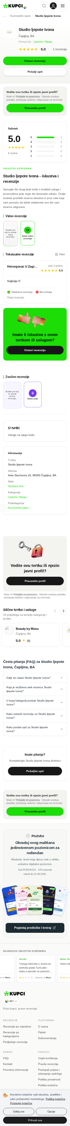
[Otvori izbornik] (62, 6)
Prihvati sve (35, 1120)
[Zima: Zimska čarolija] (55, 900)
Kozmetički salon (18, 507)
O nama (43, 1026)
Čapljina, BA (26, 36)
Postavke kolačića (21, 1103)
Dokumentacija (47, 1038)
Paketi (42, 1032)
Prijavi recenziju (15, 297)
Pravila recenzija (48, 1064)
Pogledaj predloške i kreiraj (32, 927)
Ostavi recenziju (35, 350)
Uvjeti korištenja (48, 1058)
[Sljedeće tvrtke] (63, 610)
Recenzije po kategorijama (11, 1034)
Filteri (62, 254)
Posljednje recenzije (15, 1042)
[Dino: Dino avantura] (35, 900)
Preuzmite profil (35, 581)
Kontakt (7, 1064)
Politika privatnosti (49, 1079)
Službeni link (15, 486)
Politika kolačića (48, 1085)
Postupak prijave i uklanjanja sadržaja (50, 1071)
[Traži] (44, 6)
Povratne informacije (15, 1069)
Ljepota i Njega (43, 41)
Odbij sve (18, 1111)
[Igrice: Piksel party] (45, 900)
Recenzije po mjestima (17, 1026)
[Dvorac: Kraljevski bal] (25, 900)
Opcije (51, 1111)
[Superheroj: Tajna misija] (15, 900)
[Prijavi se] (53, 5)
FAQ (6, 1058)
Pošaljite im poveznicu (28, 96)
